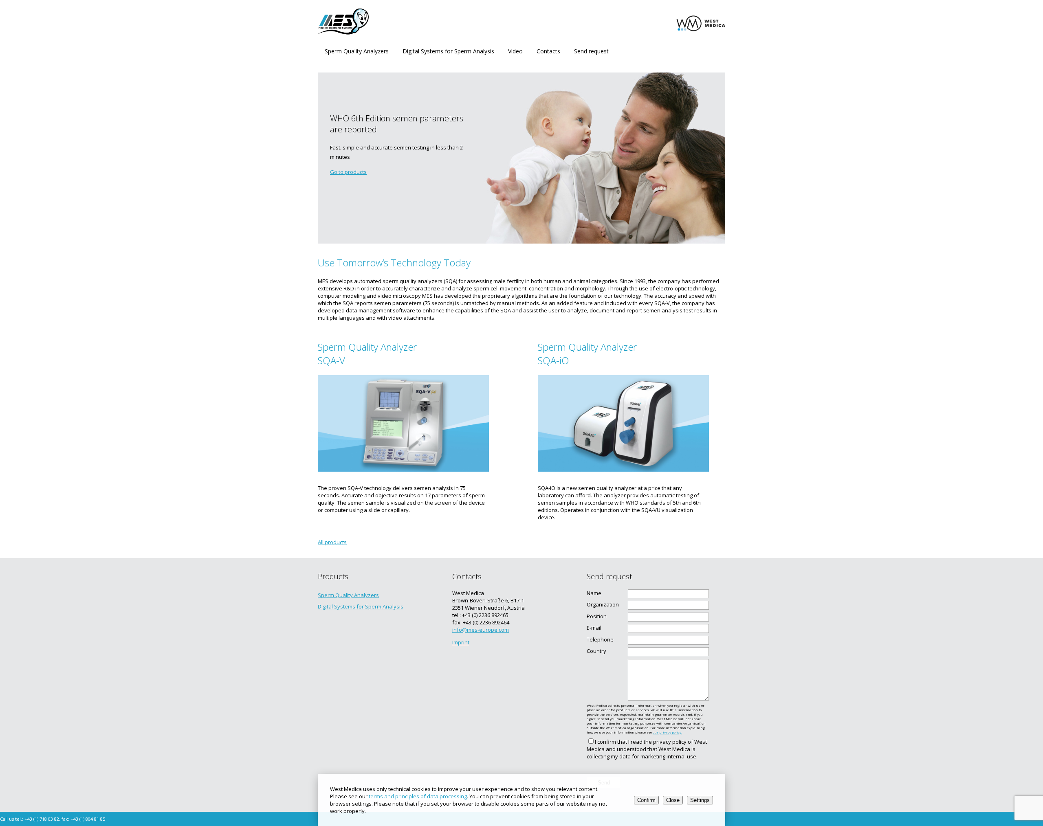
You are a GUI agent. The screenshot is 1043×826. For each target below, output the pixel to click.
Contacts (548, 51)
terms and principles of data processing (418, 796)
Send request (591, 51)
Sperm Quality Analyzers (357, 51)
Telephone (600, 639)
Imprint (460, 642)
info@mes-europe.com (480, 629)
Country (596, 651)
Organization (603, 604)
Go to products (348, 172)
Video (515, 51)
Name (594, 593)
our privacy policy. (667, 732)
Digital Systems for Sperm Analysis (448, 51)
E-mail (594, 627)
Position (597, 616)
